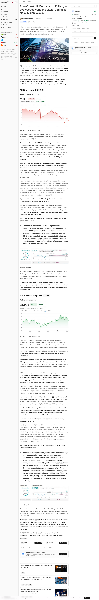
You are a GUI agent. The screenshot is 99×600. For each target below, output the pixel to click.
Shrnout (24, 21)
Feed (23, 1)
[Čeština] (13, 2)
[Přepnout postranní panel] (18, 300)
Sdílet (32, 21)
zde (26, 529)
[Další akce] (39, 570)
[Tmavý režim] (16, 2)
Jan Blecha (23, 581)
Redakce (12, 51)
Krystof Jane (24, 593)
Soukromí (3, 49)
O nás (7, 51)
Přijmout (87, 598)
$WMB (46, 295)
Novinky (2, 51)
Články (29, 1)
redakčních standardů (45, 547)
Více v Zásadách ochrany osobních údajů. (64, 598)
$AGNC (40, 90)
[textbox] (82, 38)
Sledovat (39, 542)
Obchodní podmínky (10, 49)
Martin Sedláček (24, 569)
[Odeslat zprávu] (95, 38)
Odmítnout (79, 598)
